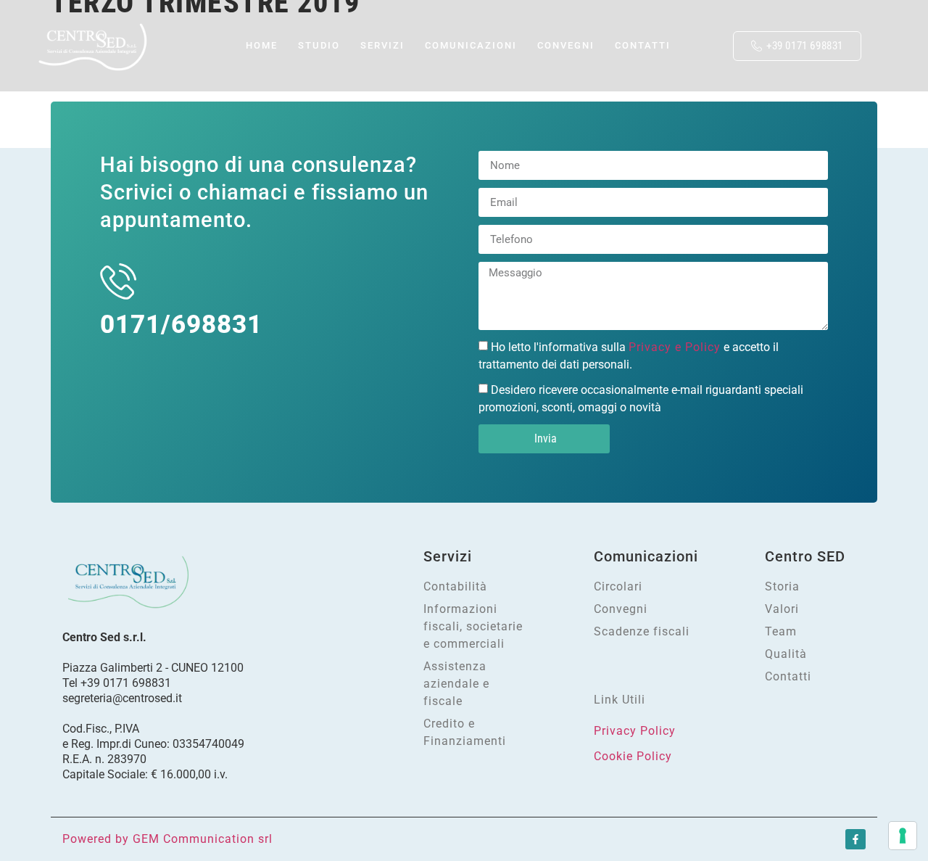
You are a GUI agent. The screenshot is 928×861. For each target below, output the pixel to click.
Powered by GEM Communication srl (167, 839)
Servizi (349, 45)
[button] (705, 35)
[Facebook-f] (855, 839)
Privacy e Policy (675, 347)
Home (212, 45)
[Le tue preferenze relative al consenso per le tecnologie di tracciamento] (902, 835)
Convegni (565, 45)
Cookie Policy (633, 756)
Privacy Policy (635, 731)
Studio (269, 45)
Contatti (643, 45)
